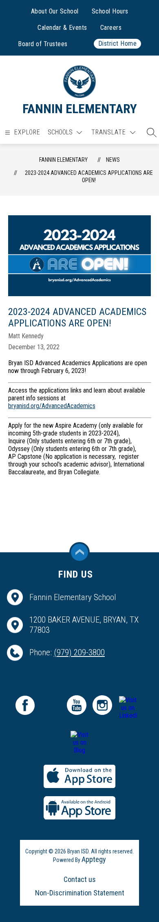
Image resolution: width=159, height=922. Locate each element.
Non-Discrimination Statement (79, 893)
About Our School (55, 11)
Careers (111, 27)
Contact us (80, 879)
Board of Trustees (43, 44)
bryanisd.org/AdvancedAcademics (51, 406)
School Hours (110, 11)
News (113, 159)
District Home (117, 43)
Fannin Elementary (63, 159)
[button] (150, 132)
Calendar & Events (62, 27)
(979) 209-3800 (79, 652)
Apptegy (94, 859)
